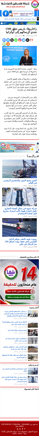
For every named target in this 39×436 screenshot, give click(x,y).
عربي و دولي (18, 35)
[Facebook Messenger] (8, 40)
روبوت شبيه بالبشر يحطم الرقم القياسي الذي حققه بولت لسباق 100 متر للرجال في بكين (21, 241)
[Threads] (27, 40)
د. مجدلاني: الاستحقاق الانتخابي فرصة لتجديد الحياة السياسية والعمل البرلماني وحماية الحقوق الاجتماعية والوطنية (15, 314)
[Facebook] (4, 40)
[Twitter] (22, 429)
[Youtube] (17, 429)
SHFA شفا (20, 426)
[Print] (8, 44)
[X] (12, 40)
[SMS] (4, 44)
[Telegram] (23, 40)
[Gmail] (31, 40)
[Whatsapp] (16, 40)
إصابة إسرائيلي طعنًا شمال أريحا (17, 330)
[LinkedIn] (20, 429)
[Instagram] (20, 40)
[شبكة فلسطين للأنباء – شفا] (19, 3)
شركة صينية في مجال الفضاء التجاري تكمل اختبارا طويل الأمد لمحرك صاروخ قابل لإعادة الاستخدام (20, 211)
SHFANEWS (6, 424)
